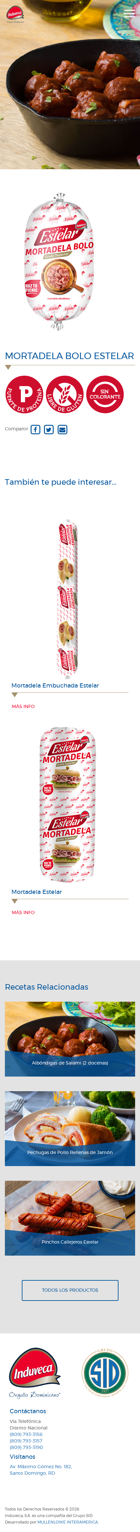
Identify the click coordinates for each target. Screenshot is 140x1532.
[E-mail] (62, 429)
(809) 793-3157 (26, 1441)
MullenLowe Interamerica (67, 1522)
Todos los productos (70, 1290)
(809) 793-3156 (26, 1434)
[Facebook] (35, 429)
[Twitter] (49, 429)
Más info (23, 706)
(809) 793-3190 (26, 1447)
